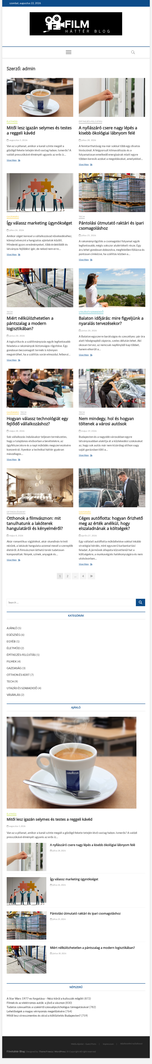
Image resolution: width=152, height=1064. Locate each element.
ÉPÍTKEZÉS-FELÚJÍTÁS (90, 121)
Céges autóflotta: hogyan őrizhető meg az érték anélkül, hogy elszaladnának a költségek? (111, 523)
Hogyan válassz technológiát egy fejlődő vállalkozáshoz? (37, 421)
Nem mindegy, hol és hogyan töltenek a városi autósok (106, 421)
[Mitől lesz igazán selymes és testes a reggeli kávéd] (40, 97)
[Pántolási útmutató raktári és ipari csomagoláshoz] (112, 192)
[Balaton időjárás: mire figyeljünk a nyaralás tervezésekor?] (112, 287)
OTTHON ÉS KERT (16, 511)
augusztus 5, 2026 (18, 140)
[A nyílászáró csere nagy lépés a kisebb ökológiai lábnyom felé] (112, 97)
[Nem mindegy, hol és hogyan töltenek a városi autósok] (112, 388)
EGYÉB (11, 641)
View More (13, 160)
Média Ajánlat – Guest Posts (83, 1044)
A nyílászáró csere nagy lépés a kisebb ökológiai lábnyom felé (108, 130)
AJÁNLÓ (12, 628)
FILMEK (12, 661)
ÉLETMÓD (12, 121)
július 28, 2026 (88, 140)
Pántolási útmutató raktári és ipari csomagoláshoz (111, 225)
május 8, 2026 (16, 535)
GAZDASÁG (13, 216)
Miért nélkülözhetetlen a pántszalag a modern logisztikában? (30, 323)
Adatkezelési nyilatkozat (131, 1043)
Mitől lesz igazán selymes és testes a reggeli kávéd (39, 130)
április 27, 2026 (89, 535)
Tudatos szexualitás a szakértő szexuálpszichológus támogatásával (48, 1007)
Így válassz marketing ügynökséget (39, 223)
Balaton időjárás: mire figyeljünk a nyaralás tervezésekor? (111, 320)
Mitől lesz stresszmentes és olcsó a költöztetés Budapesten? (43, 1015)
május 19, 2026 (89, 430)
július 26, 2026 (16, 230)
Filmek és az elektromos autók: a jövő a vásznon (36, 1002)
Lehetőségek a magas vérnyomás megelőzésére (36, 1011)
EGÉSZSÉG (13, 634)
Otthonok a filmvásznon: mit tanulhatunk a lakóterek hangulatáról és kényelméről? (35, 523)
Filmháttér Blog (16, 1051)
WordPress (59, 1051)
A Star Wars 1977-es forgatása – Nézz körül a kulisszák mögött (45, 998)
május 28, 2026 (16, 430)
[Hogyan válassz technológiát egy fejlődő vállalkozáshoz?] (40, 388)
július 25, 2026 (88, 235)
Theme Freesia (46, 1051)
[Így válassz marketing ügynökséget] (40, 192)
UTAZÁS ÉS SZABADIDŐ (91, 311)
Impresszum (108, 1044)
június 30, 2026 (17, 335)
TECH (82, 216)
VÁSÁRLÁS (13, 694)
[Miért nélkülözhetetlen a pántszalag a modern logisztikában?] (40, 287)
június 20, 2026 (89, 330)
